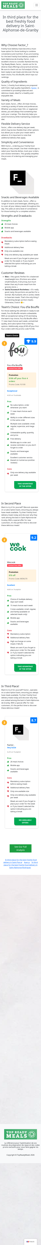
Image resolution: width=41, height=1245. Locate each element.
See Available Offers (25, 821)
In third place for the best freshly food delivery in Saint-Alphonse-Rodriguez (21, 865)
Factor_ (34, 88)
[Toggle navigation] (37, 5)
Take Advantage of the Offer (25, 484)
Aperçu (27, 862)
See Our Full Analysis (20, 848)
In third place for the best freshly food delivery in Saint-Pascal (20, 861)
